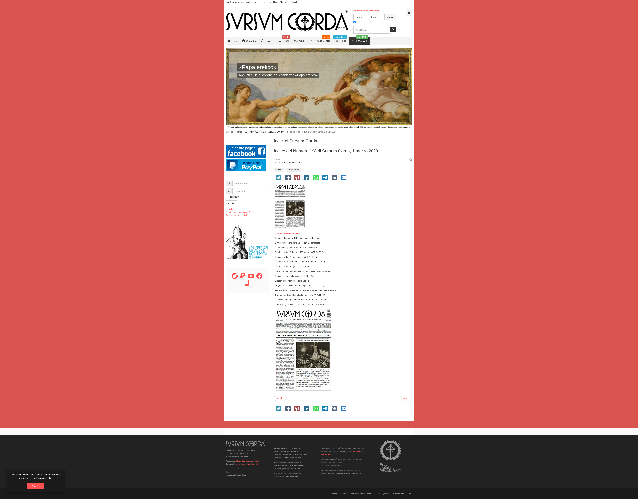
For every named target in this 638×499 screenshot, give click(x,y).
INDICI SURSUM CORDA (272, 132)
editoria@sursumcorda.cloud (247, 461)
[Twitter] (235, 278)
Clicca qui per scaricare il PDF (287, 233)
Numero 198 (294, 170)
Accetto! (36, 486)
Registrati (230, 209)
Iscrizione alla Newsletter (361, 494)
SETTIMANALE (251, 132)
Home (255, 2)
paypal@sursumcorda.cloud (246, 464)
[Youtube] (251, 278)
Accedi (231, 203)
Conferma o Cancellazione (338, 494)
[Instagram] (247, 284)
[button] (410, 160)
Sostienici (296, 2)
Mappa (283, 2)
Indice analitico (270, 2)
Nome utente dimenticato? (238, 212)
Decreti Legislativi (382, 494)
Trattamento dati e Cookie (400, 494)
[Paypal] (243, 278)
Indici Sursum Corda (293, 163)
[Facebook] (259, 278)
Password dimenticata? (236, 215)
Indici (280, 170)
